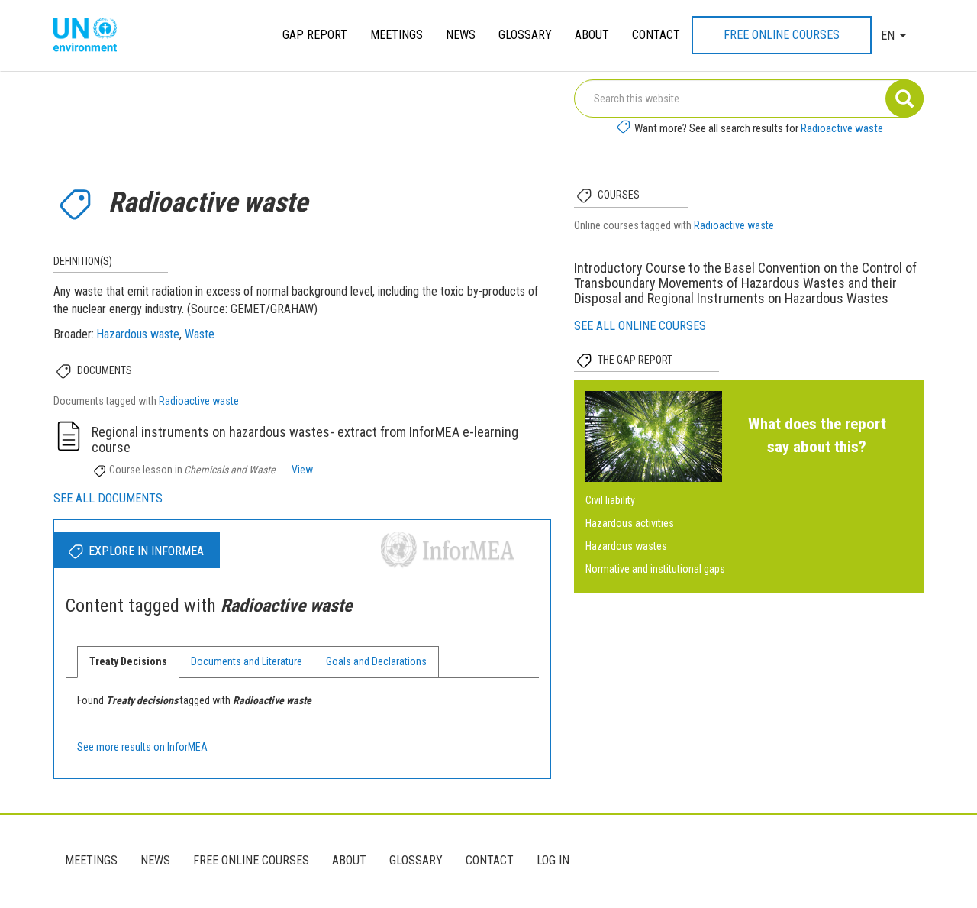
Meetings (396, 34)
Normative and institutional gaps (655, 569)
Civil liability (610, 500)
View (302, 470)
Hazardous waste (137, 334)
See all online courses (640, 325)
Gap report (314, 34)
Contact (656, 34)
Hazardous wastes (626, 546)
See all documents (108, 498)
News (461, 34)
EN (888, 35)
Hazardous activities (629, 523)
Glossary (525, 34)
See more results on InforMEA (142, 747)
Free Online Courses (782, 34)
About (592, 34)
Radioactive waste (842, 128)
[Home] (90, 35)
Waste (199, 334)
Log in (553, 860)
